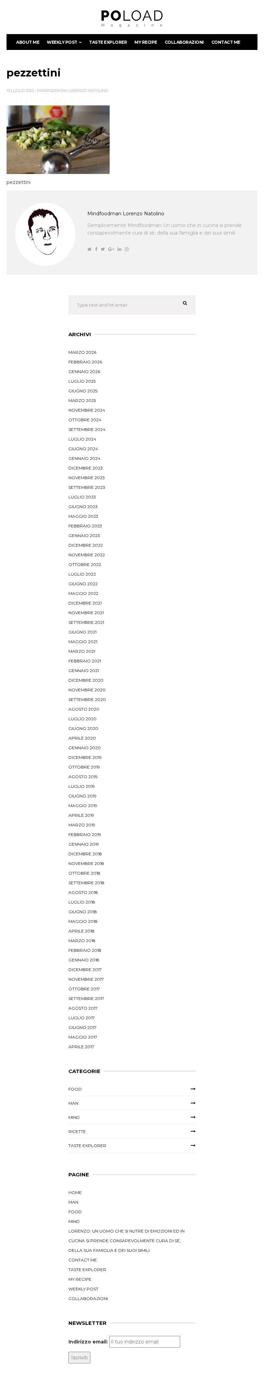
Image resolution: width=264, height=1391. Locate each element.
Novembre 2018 (86, 863)
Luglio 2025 (82, 381)
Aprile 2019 (81, 815)
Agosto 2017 (83, 1008)
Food (75, 1089)
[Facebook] (96, 249)
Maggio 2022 (83, 593)
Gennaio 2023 (84, 535)
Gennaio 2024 (84, 458)
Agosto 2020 (83, 709)
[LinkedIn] (119, 249)
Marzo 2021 (81, 651)
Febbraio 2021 (84, 660)
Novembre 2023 (86, 477)
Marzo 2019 (81, 824)
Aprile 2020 (82, 738)
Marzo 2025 (82, 400)
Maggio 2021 (82, 641)
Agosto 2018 (83, 892)
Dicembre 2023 (85, 468)
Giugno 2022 (83, 583)
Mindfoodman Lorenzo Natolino (72, 90)
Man (73, 1103)
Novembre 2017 (86, 979)
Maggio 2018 (83, 921)
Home (75, 1192)
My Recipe (145, 42)
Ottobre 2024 (84, 419)
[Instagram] (127, 249)
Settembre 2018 (86, 882)
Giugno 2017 (82, 1027)
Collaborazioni (184, 42)
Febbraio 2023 (85, 525)
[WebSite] (89, 249)
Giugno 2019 (82, 795)
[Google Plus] (111, 249)
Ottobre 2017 (84, 988)
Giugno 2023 (83, 506)
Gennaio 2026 (84, 371)
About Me (27, 42)
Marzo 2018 (82, 940)
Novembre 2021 (86, 612)
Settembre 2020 (87, 699)
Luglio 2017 (81, 1017)
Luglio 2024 (82, 439)
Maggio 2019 (82, 805)
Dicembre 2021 (85, 603)
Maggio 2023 (83, 516)
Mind (74, 1117)
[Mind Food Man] (132, 18)
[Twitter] (103, 249)
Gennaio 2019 (83, 844)
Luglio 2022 (82, 574)
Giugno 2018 (82, 911)
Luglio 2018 (81, 902)
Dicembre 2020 (85, 680)
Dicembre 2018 (85, 853)
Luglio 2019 (81, 786)
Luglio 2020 (82, 718)
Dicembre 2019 (85, 757)
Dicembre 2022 (85, 545)
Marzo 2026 (82, 352)
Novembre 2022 (86, 554)
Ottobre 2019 (84, 767)
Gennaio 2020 (84, 747)
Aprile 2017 (81, 1046)
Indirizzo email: (88, 1342)
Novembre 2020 (87, 689)
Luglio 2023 (82, 496)
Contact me (225, 42)
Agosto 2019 (83, 776)
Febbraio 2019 (84, 834)
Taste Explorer (108, 42)
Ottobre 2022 (84, 564)
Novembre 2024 (86, 410)
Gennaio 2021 (83, 670)
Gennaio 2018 (83, 959)
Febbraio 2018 (84, 950)
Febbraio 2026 (85, 361)
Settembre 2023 (86, 487)
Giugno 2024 (83, 448)
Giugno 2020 (83, 728)
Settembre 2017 (86, 998)
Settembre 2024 (87, 429)
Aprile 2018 (81, 931)
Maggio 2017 (82, 1037)
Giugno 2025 (82, 390)
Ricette (77, 1131)
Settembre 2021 (86, 622)
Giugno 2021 (82, 632)
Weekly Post (62, 42)
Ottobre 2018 (84, 873)
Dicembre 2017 (85, 969)
